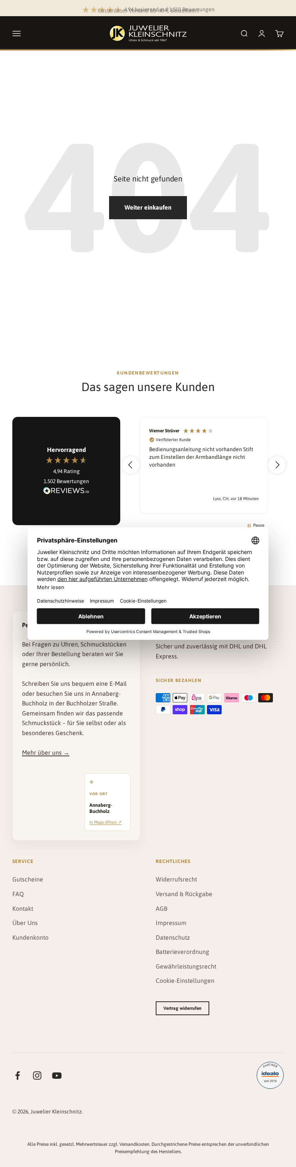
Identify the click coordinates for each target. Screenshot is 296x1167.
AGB (161, 908)
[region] (204, 465)
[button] (130, 465)
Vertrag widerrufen (182, 1008)
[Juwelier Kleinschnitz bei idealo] (270, 1075)
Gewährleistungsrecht (186, 966)
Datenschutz (173, 937)
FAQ (18, 893)
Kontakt (22, 908)
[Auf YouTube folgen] (57, 1075)
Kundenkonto (30, 937)
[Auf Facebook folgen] (17, 1075)
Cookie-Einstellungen (185, 980)
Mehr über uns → (45, 752)
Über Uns (25, 922)
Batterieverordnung (182, 951)
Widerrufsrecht (176, 879)
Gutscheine (27, 879)
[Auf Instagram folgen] (37, 1075)
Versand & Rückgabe (184, 893)
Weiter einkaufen (148, 207)
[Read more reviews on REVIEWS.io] (66, 492)
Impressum (171, 922)
